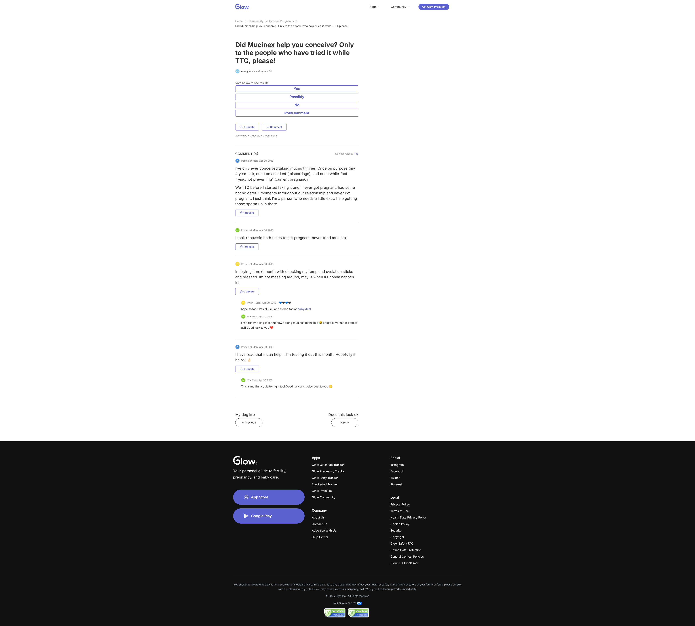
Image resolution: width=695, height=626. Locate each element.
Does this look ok (343, 414)
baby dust (304, 309)
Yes (297, 88)
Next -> (344, 422)
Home (239, 21)
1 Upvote (248, 212)
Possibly (296, 96)
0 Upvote (248, 126)
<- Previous (249, 422)
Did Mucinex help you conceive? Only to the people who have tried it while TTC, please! (291, 26)
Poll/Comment (296, 113)
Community (256, 21)
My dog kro (245, 414)
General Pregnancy (281, 21)
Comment (276, 126)
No (296, 105)
